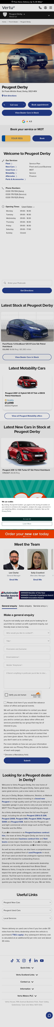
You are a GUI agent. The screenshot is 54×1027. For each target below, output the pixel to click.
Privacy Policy (6, 511)
